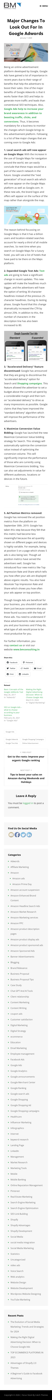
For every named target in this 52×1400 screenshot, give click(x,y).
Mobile (14, 1173)
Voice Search (17, 1271)
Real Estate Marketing (21, 1196)
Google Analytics (19, 1071)
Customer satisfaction (22, 1019)
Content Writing (19, 1008)
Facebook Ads (17, 1059)
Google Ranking (18, 1088)
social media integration (23, 1242)
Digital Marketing (19, 1025)
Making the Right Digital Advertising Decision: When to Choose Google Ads (34, 693)
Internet (15, 1133)
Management (17, 1156)
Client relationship (20, 996)
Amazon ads (18, 878)
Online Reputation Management (27, 1185)
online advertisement (30, 743)
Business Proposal (20, 973)
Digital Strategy (18, 1030)
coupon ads (16, 1013)
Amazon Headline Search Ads (25, 906)
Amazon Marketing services (24, 917)
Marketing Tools (19, 1168)
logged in (28, 803)
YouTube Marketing (20, 1299)
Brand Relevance (19, 968)
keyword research (20, 1139)
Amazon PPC (17, 923)
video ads (15, 1265)
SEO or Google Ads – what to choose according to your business (13, 711)
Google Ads (10, 732)
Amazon (15, 872)
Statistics (15, 1253)
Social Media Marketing (22, 1248)
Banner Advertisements (22, 956)
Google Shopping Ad (21, 1105)
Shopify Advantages (20, 1225)
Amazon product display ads (25, 939)
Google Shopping (19, 1099)
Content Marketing (20, 1002)
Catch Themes (41, 1395)
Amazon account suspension (25, 889)
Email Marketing (19, 1048)
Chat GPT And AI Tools (22, 990)
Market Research (19, 1162)
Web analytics (17, 1276)
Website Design (18, 1282)
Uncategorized (18, 1259)
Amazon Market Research (23, 911)
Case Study (16, 985)
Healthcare (16, 1116)
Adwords (15, 861)
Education (16, 1042)
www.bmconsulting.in (26, 649)
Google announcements (23, 1076)
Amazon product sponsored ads (27, 945)
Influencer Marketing (21, 1122)
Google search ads (20, 1093)
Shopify (14, 1219)
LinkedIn (15, 1151)
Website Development (22, 1288)
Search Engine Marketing (23, 1202)
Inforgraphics (17, 1128)
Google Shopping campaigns (33, 739)
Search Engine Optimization (24, 1208)
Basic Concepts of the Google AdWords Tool (13, 690)
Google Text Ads (12, 743)
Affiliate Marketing (20, 867)
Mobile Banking (18, 1179)
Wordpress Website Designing (26, 1293)
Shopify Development (21, 1231)
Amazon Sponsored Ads (23, 950)
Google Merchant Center (23, 1082)
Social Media (17, 1236)
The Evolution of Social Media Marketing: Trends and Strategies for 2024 (27, 1327)
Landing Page (17, 1145)
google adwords (12, 739)
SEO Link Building (19, 1213)
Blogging (15, 962)
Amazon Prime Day (22, 884)
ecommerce (17, 1036)
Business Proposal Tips (22, 979)
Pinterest (15, 1191)
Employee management (22, 1053)
